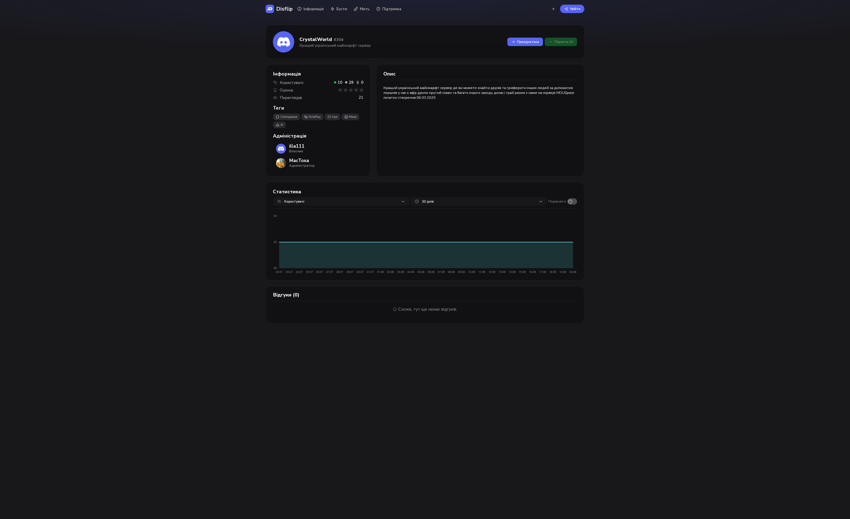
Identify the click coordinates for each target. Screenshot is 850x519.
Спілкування (288, 117)
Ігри (335, 117)
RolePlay (315, 117)
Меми (353, 117)
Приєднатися (528, 42)
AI (281, 125)
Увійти (575, 9)
